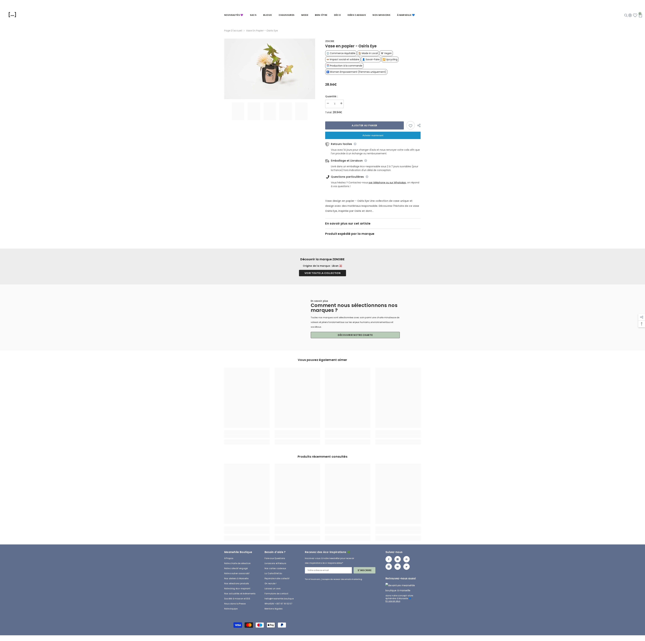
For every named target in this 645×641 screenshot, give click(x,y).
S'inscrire (365, 570)
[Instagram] (397, 559)
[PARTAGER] (418, 125)
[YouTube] (397, 566)
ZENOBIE (329, 41)
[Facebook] (388, 559)
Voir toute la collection (323, 273)
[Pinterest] (406, 559)
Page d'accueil (233, 30)
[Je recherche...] (626, 15)
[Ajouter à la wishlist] (410, 125)
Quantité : (331, 96)
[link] (247, 436)
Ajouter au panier (364, 125)
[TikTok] (388, 566)
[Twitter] (406, 566)
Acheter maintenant (372, 135)
